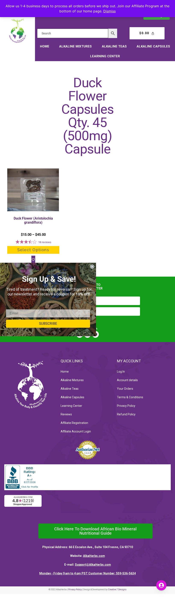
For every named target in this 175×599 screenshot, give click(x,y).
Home (44, 46)
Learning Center (105, 56)
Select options (33, 250)
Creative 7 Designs (117, 589)
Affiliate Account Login (76, 431)
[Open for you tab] (161, 585)
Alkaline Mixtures (75, 46)
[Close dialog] (92, 266)
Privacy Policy (126, 405)
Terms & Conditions (130, 397)
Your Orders (125, 388)
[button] (33, 259)
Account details (127, 380)
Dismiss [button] (109, 11)
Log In (121, 371)
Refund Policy (126, 414)
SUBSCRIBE (48, 324)
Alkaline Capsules (153, 46)
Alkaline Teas (114, 46)
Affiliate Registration (74, 423)
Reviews (66, 414)
